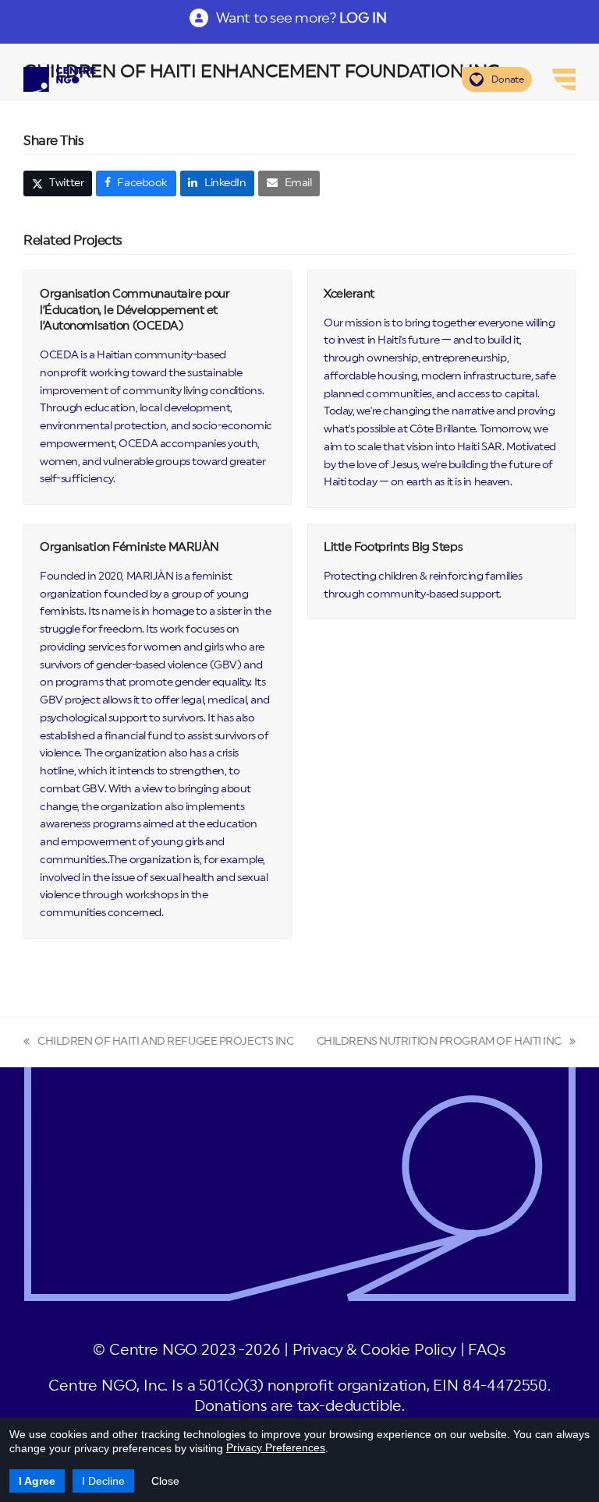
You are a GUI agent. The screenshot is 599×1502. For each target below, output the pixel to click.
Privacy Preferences (275, 1447)
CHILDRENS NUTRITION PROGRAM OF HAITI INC (439, 1043)
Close (165, 1481)
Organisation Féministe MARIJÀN (129, 547)
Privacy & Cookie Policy (374, 1350)
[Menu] (564, 79)
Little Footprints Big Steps (393, 547)
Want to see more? (301, 18)
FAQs (486, 1350)
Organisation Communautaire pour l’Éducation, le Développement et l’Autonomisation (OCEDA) (134, 310)
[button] (57, 184)
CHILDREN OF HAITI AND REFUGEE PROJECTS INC (158, 1043)
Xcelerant (349, 294)
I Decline (103, 1481)
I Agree (37, 1481)
